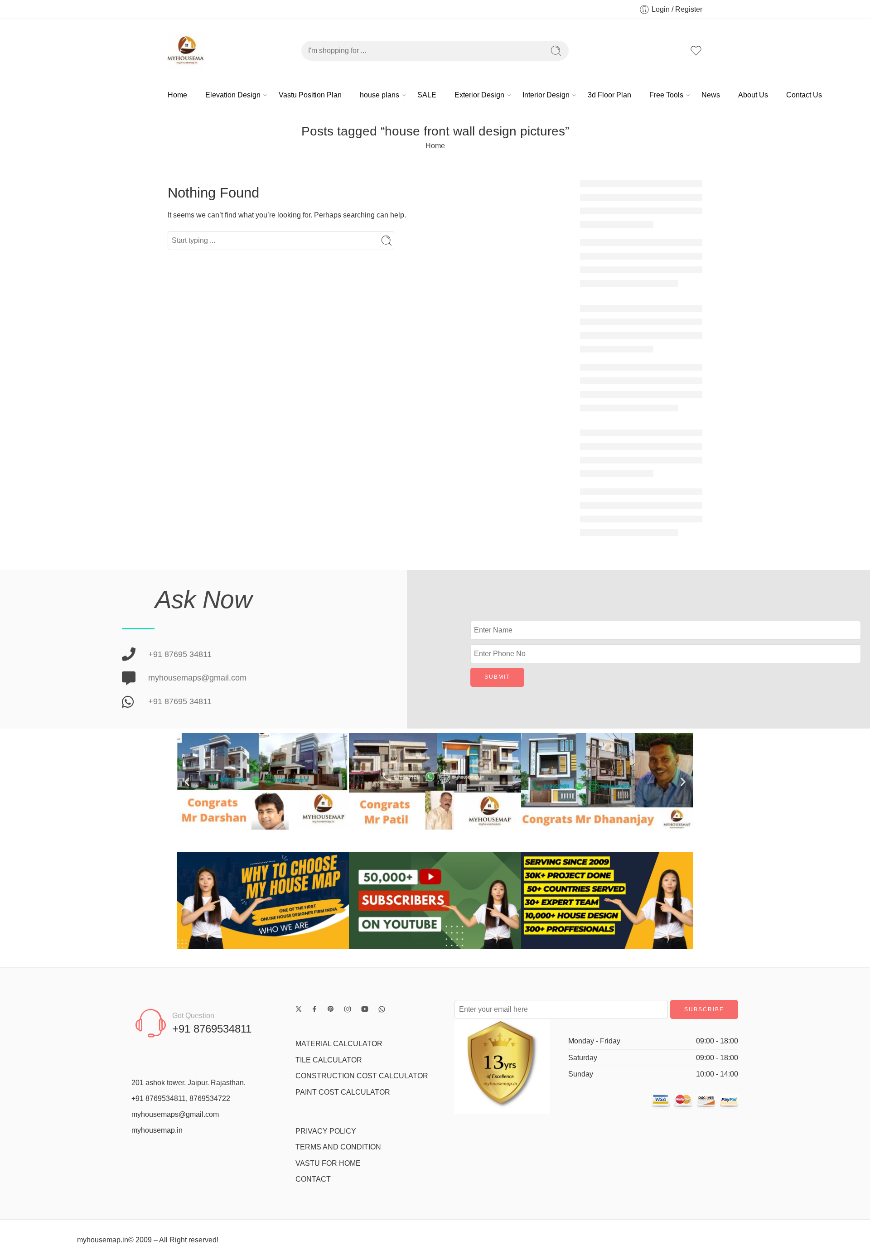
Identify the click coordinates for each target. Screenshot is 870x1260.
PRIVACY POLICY (325, 1131)
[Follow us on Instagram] (347, 1009)
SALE (426, 95)
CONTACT (313, 1179)
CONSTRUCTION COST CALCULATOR (361, 1076)
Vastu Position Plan (310, 95)
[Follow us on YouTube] (365, 1009)
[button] (187, 781)
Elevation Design (233, 95)
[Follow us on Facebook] (314, 1009)
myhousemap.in (157, 1130)
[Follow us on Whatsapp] (382, 1009)
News (710, 95)
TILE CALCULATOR (328, 1060)
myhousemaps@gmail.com (175, 1114)
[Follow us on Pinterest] (330, 1009)
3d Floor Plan (609, 95)
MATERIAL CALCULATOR (338, 1044)
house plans (379, 95)
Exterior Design (479, 95)
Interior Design (546, 95)
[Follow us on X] (298, 1009)
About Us (753, 95)
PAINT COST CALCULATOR (342, 1092)
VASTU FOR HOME (328, 1163)
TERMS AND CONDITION (338, 1147)
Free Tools (666, 95)
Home (177, 95)
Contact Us (804, 95)
